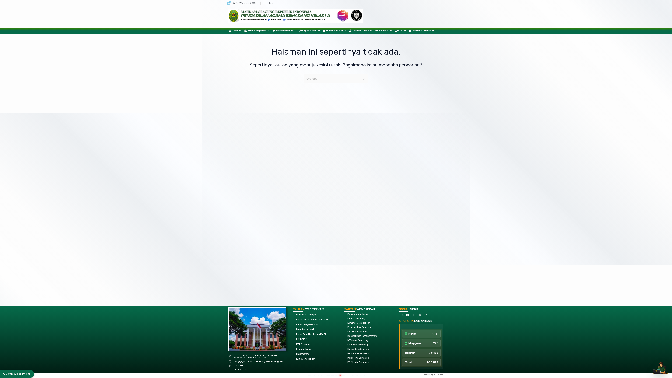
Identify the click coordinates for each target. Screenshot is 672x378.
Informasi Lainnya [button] (421, 30)
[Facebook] (413, 316)
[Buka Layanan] (660, 366)
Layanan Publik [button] (360, 30)
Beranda (236, 30)
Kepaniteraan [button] (309, 30)
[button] (256, 31)
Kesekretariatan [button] (334, 30)
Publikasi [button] (383, 30)
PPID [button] (400, 30)
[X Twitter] (419, 316)
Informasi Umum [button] (284, 30)
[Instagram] (401, 316)
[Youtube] (407, 316)
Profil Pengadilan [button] (256, 30)
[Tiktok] (425, 316)
